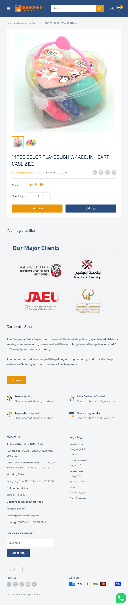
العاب (73, 454)
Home (10, 23)
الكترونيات (75, 476)
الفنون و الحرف (78, 460)
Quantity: (18, 196)
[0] (118, 9)
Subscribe (18, 553)
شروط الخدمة (78, 492)
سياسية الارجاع (78, 497)
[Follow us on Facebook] (9, 584)
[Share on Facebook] (94, 172)
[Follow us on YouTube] (28, 584)
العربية (11, 569)
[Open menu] (8, 8)
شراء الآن (91, 208)
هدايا (72, 487)
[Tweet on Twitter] (107, 172)
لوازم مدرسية (77, 449)
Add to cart (37, 208)
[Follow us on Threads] (15, 584)
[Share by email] (114, 172)
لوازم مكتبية (76, 443)
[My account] (112, 8)
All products (22, 23)
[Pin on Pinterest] (101, 172)
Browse (16, 380)
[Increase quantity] (47, 196)
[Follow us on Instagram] (21, 584)
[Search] (100, 8)
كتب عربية (76, 465)
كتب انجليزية (77, 470)
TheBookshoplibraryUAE (26, 172)
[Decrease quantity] (29, 196)
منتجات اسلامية (78, 481)
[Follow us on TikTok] (34, 584)
